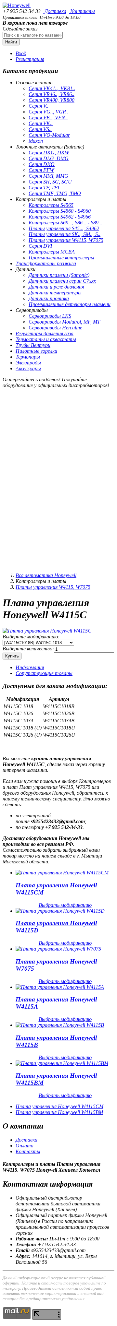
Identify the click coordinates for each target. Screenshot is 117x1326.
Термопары (28, 357)
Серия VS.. (40, 129)
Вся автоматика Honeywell (46, 575)
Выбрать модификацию (65, 905)
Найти (11, 42)
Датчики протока (49, 298)
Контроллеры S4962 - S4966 (60, 216)
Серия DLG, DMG (49, 158)
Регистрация (30, 59)
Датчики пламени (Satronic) (59, 275)
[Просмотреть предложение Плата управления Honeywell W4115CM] (62, 872)
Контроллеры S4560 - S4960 (60, 211)
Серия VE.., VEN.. (48, 117)
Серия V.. (38, 106)
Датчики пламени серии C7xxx (62, 281)
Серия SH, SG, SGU (50, 181)
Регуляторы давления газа (44, 333)
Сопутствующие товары (44, 673)
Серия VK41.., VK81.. (52, 88)
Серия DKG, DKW (49, 152)
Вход (21, 53)
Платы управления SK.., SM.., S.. (64, 234)
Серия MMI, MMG (48, 176)
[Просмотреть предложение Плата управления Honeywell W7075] (58, 949)
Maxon (36, 141)
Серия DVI (40, 246)
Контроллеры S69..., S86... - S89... (65, 222)
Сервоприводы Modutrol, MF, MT (64, 322)
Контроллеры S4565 (51, 205)
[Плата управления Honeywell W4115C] (47, 630)
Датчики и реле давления (56, 287)
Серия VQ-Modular (49, 135)
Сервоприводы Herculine (55, 327)
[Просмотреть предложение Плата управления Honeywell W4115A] (60, 987)
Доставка (54, 11)
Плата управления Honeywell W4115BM (59, 1112)
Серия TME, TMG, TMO (55, 193)
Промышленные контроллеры (61, 257)
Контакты (82, 11)
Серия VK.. (41, 123)
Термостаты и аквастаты (46, 339)
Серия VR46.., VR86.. (51, 94)
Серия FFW (41, 170)
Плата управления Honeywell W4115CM (59, 1106)
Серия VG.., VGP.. (48, 111)
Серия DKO (42, 164)
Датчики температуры (55, 292)
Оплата (24, 1145)
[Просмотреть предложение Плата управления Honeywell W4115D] (60, 911)
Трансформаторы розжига (46, 263)
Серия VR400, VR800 (51, 100)
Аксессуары (28, 368)
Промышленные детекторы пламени (69, 304)
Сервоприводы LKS (50, 316)
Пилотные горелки (36, 351)
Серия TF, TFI (44, 187)
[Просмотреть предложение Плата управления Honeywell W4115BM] (62, 1063)
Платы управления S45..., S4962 (64, 228)
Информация (30, 667)
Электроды (28, 362)
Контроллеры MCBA (52, 252)
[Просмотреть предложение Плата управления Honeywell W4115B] (60, 1025)
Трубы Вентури (33, 345)
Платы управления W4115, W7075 (66, 240)
